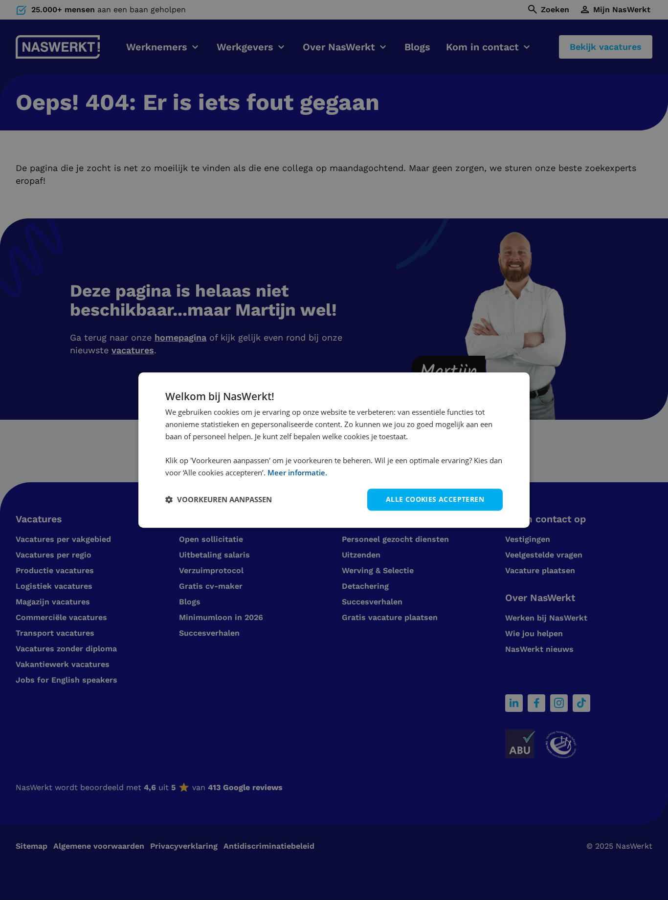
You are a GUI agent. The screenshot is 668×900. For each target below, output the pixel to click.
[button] (218, 499)
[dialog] (334, 450)
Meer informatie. (297, 472)
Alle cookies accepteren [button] (435, 499)
